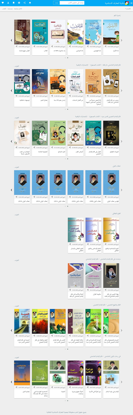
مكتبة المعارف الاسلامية (115, 3)
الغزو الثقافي (116, 213)
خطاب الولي (117, 166)
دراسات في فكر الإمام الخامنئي (110, 259)
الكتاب (4, 9)
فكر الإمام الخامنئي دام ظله (112, 65)
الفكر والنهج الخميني (114, 304)
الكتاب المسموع (96, 65)
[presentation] (121, 40)
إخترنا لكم (117, 15)
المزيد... (16, 66)
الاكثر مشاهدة (18, 9)
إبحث (56, 3)
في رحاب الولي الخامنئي (112, 356)
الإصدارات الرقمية (82, 65)
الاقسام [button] (128, 9)
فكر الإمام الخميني (99, 304)
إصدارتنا (10, 9)
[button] (67, 58)
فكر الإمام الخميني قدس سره (111, 116)
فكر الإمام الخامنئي (92, 259)
